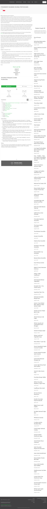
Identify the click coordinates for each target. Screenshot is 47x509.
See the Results (43, 499)
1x (27, 99)
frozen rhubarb (7, 114)
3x (31, 99)
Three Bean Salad (38, 103)
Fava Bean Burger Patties (40, 377)
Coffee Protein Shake (39, 114)
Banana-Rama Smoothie (40, 258)
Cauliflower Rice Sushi (39, 388)
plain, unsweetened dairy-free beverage (12, 102)
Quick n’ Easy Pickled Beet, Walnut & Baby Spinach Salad (39, 305)
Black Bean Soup (38, 86)
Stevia (6, 110)
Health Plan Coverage (31, 499)
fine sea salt (7, 109)
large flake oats (8, 105)
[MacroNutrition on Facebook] (39, 2)
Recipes (45, 501)
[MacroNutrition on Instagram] (41, 2)
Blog (34, 502)
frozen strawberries (8, 113)
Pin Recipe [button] (25, 86)
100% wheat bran (8, 106)
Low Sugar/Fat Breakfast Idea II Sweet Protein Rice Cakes (40, 150)
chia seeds (7, 116)
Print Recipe (9, 86)
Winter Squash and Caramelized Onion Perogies (38, 325)
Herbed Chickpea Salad (39, 330)
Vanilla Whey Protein (8, 108)
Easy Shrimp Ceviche (39, 262)
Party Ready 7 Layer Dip (39, 341)
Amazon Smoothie (38, 236)
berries (2, 33)
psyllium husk (7, 107)
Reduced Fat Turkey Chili (40, 183)
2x (29, 99)
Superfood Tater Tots (39, 292)
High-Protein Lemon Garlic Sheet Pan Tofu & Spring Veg (39, 55)
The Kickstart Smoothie (39, 231)
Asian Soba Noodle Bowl (40, 453)
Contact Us (44, 502)
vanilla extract (7, 103)
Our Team (33, 501)
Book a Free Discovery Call (5, 504)
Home (34, 498)
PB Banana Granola (38, 417)
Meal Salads (37, 125)
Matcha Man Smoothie (39, 241)
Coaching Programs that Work (41, 498)
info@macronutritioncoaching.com (6, 505)
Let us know (16, 163)
